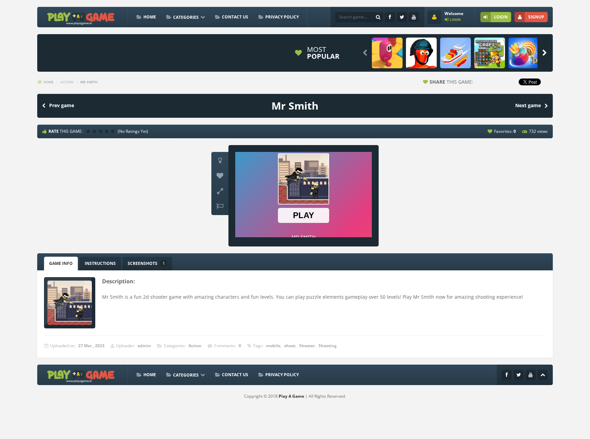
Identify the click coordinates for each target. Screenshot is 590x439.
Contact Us (235, 17)
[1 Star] (89, 131)
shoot (289, 346)
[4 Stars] (107, 131)
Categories (186, 17)
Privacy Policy (282, 17)
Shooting (328, 346)
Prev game (61, 105)
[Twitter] (402, 17)
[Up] (542, 375)
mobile (273, 346)
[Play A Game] (81, 17)
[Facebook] (390, 17)
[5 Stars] (114, 131)
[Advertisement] (165, 53)
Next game (528, 105)
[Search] (378, 17)
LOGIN (501, 17)
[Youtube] (414, 17)
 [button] (219, 206)
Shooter (307, 346)
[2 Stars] (95, 131)
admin (144, 346)
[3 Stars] (101, 131)
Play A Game (291, 396)
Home (149, 17)
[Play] (387, 53)
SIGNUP (536, 17)
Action (66, 82)
